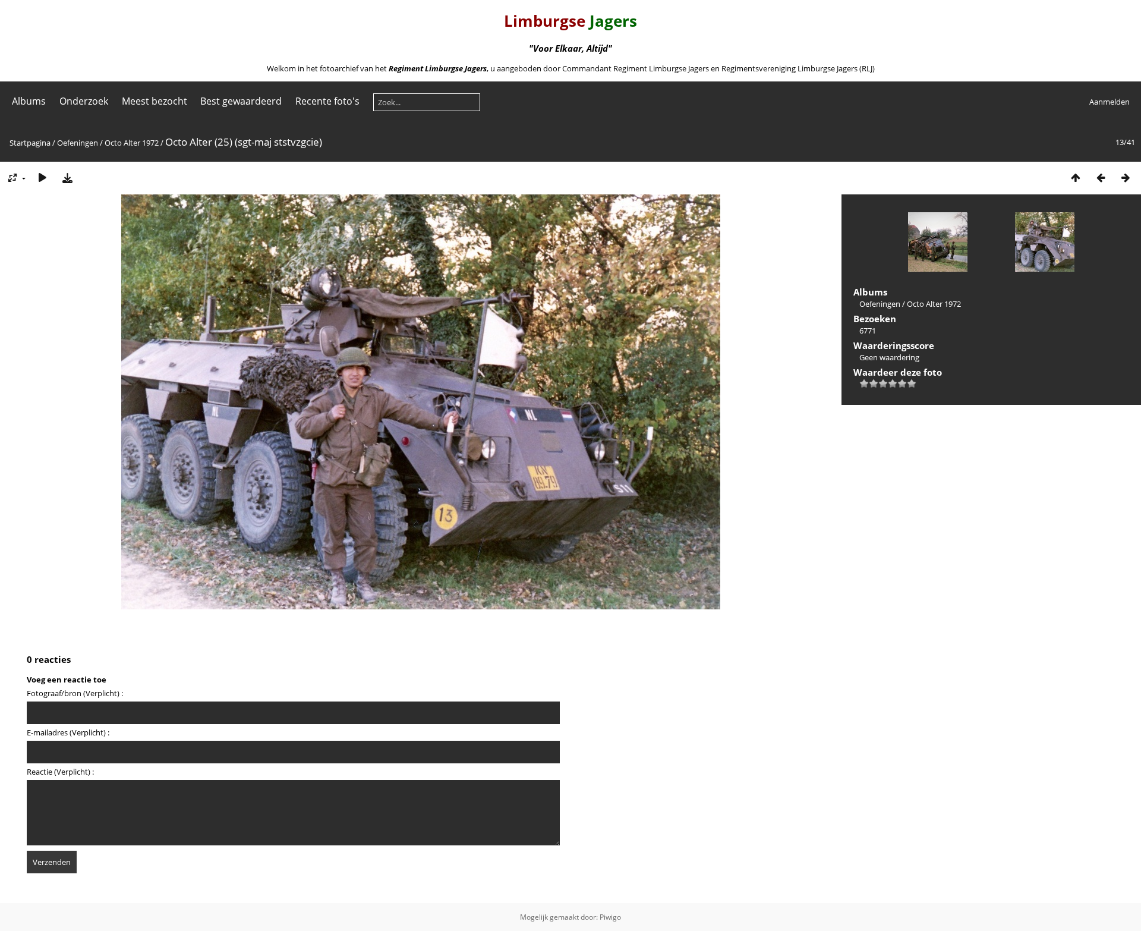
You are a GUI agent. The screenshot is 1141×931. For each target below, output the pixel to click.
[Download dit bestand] (67, 177)
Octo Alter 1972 (132, 142)
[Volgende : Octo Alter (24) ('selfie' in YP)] (1125, 177)
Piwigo (610, 917)
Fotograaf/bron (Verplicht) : (75, 693)
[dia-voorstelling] (42, 177)
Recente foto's (327, 101)
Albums (29, 101)
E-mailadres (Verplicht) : (68, 732)
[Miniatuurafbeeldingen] (1075, 177)
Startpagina (30, 142)
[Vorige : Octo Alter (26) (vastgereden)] (1100, 177)
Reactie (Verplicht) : (60, 771)
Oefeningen (77, 142)
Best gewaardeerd (241, 101)
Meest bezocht (154, 101)
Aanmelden (1109, 101)
